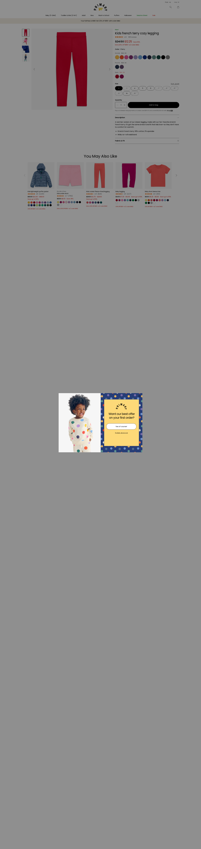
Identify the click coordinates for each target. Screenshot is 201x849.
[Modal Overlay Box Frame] (100, 424)
